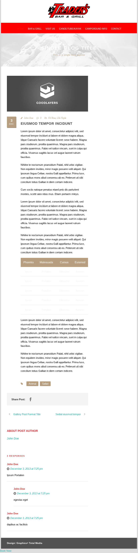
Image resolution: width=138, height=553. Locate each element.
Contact (116, 29)
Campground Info (96, 29)
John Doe (28, 118)
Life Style (61, 118)
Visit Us (50, 29)
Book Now (5, 550)
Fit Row (52, 118)
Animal (32, 383)
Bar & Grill (35, 29)
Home (20, 29)
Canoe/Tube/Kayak (70, 29)
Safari (45, 383)
